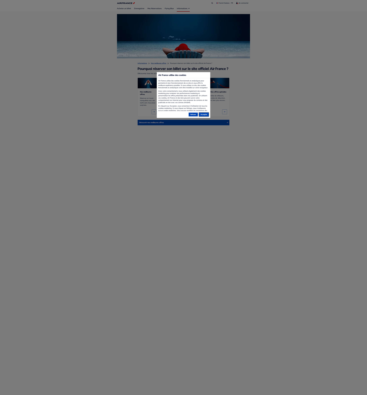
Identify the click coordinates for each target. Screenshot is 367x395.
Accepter (204, 114)
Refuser (193, 114)
